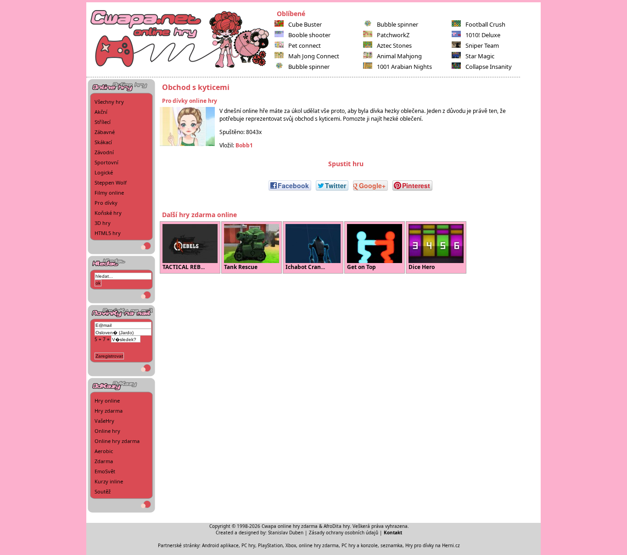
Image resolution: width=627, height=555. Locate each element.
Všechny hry (109, 101)
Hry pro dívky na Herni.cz (432, 545)
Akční (101, 111)
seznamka (392, 545)
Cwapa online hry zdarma (290, 526)
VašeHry (104, 420)
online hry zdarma (319, 545)
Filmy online (109, 192)
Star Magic (479, 56)
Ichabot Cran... (305, 267)
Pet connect (304, 45)
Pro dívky (106, 202)
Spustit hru (346, 163)
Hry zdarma (109, 410)
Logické (104, 172)
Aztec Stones (394, 45)
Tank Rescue (241, 267)
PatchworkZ (393, 35)
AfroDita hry (337, 526)
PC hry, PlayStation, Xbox (268, 545)
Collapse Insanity (488, 66)
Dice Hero (422, 267)
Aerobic (104, 451)
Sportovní (106, 162)
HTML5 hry (108, 233)
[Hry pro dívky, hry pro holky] (180, 67)
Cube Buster (305, 24)
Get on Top (361, 267)
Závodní (104, 152)
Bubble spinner (309, 66)
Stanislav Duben (285, 532)
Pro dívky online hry (189, 101)
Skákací (103, 142)
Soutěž (103, 491)
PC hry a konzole (359, 545)
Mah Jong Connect (313, 56)
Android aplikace (220, 545)
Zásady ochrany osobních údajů (343, 532)
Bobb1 (244, 145)
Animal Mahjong (399, 56)
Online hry (107, 430)
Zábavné (105, 132)
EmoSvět (105, 471)
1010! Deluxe (482, 35)
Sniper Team (482, 45)
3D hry (103, 222)
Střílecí (103, 121)
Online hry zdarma (117, 440)
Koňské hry (108, 212)
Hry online (107, 400)
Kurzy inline (109, 481)
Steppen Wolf (111, 182)
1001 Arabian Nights (404, 66)
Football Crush (485, 24)
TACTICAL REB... (183, 267)
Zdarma (104, 461)
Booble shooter (309, 35)
